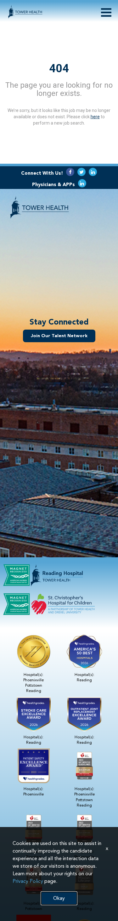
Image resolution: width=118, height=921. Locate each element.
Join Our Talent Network (59, 335)
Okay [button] (59, 898)
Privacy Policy (28, 881)
